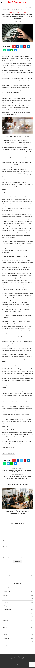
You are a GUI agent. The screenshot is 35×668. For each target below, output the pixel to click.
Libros (18, 616)
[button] (3, 502)
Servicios (18, 634)
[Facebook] (12, 657)
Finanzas (18, 613)
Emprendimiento (18, 609)
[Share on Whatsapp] (4, 50)
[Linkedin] (23, 657)
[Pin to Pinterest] (24, 46)
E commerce (18, 598)
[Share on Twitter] (21, 46)
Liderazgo (18, 620)
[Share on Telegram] (8, 50)
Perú (18, 631)
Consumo (18, 595)
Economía (18, 602)
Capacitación (11, 8)
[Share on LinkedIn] (28, 46)
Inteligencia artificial (8, 453)
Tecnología (18, 638)
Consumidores (18, 591)
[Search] (33, 2)
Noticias (18, 627)
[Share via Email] (15, 50)
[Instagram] (19, 657)
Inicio (3, 8)
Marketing (18, 624)
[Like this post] (14, 46)
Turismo (18, 645)
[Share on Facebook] (17, 46)
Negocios (18, 606)
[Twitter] (15, 657)
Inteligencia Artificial (18, 642)
